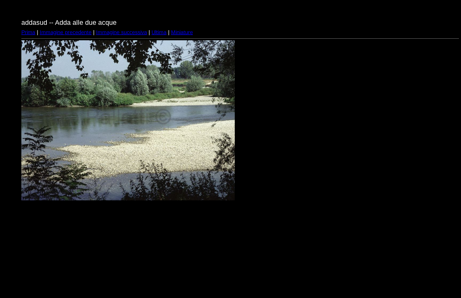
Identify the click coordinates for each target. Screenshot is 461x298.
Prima (28, 32)
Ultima (159, 32)
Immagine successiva (121, 32)
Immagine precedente (66, 32)
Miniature (182, 32)
